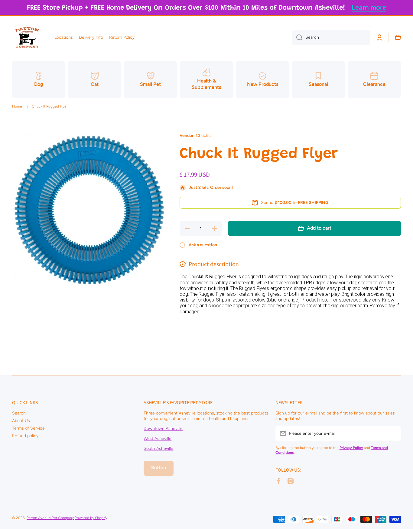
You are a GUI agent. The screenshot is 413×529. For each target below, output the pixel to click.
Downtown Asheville (163, 428)
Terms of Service (28, 428)
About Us (21, 420)
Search (19, 413)
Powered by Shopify (91, 518)
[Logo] (27, 37)
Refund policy (25, 435)
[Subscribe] (393, 433)
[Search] (297, 37)
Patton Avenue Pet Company (50, 518)
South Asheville (158, 448)
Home (17, 106)
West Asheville (157, 438)
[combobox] (331, 37)
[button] (398, 37)
